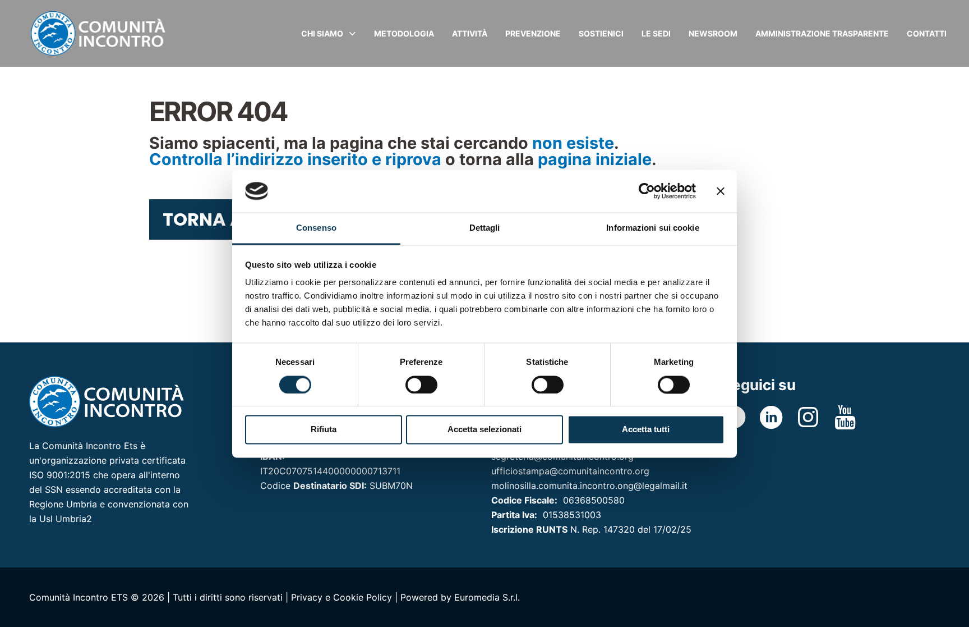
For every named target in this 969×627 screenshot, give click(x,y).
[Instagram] (808, 417)
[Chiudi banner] (721, 191)
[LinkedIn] (771, 417)
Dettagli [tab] (484, 228)
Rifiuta (323, 429)
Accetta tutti (646, 429)
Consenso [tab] (316, 228)
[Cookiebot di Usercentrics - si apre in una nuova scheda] (647, 190)
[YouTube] (845, 417)
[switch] (421, 384)
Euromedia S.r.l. (487, 597)
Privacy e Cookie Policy (341, 597)
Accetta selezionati (484, 429)
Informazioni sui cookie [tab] (652, 228)
